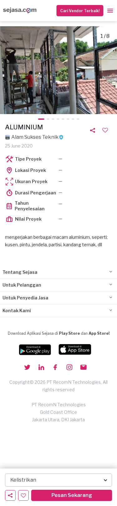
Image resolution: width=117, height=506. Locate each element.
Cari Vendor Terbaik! (80, 10)
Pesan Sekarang (71, 495)
